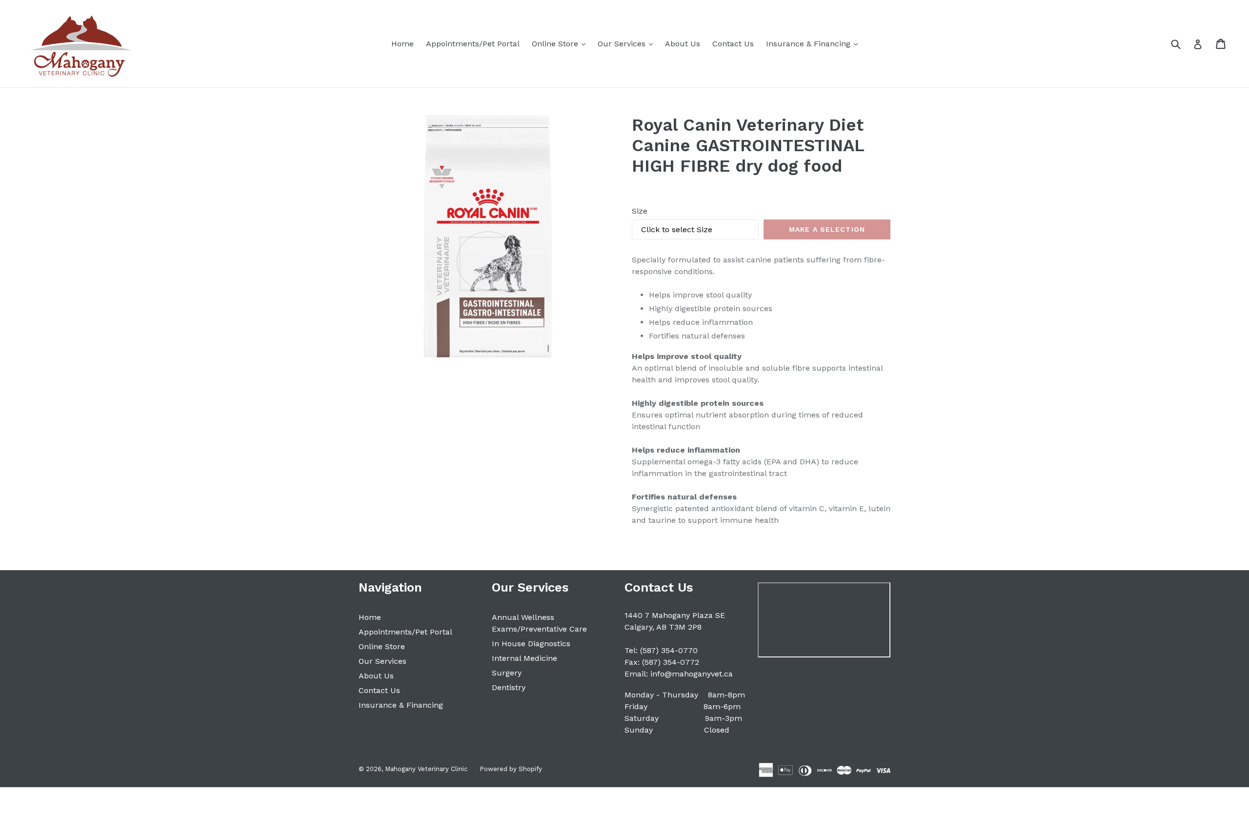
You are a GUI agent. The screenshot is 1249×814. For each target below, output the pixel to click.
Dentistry (508, 687)
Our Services (628, 43)
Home (402, 43)
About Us (682, 43)
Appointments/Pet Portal (473, 43)
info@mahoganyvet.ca (691, 673)
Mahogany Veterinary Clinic (426, 769)
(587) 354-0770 (669, 650)
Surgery (507, 672)
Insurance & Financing (814, 43)
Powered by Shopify (511, 769)
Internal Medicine (524, 658)
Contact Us (733, 43)
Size (639, 211)
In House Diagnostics (531, 643)
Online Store (561, 43)
